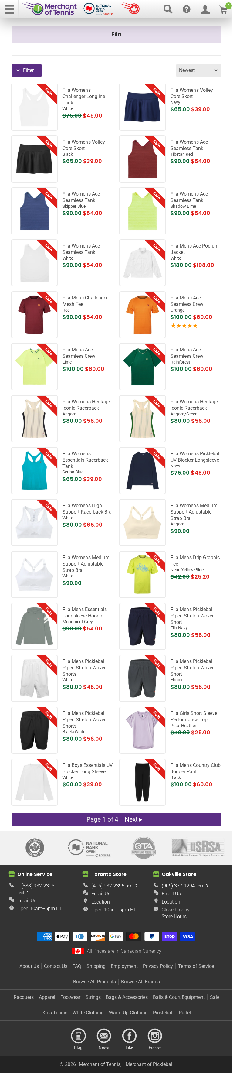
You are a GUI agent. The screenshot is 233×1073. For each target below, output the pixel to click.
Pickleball (163, 1013)
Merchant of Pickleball (150, 1064)
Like (129, 1036)
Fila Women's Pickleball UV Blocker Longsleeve (196, 459)
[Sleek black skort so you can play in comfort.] (34, 159)
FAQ (77, 966)
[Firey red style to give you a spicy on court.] (34, 315)
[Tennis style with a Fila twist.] (34, 419)
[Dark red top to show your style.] (142, 159)
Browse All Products (94, 982)
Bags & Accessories (127, 997)
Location (100, 902)
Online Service (34, 874)
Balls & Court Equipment (179, 997)
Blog (78, 1036)
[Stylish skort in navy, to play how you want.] (142, 107)
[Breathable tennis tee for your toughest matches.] (34, 367)
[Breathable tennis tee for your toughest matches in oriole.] (142, 315)
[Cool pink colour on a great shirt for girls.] (142, 730)
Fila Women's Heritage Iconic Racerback (86, 407)
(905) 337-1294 (178, 886)
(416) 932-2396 (107, 886)
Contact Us (55, 966)
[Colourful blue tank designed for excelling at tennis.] (34, 211)
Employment (124, 966)
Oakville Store (179, 874)
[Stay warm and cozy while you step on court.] (142, 263)
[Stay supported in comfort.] (34, 574)
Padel (185, 1013)
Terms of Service (196, 966)
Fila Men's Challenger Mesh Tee (85, 304)
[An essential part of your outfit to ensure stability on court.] (142, 522)
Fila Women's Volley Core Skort (192, 96)
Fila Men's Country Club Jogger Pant (196, 771)
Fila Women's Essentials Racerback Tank (85, 462)
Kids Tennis (54, 1013)
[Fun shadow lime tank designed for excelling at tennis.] (142, 211)
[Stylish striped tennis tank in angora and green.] (142, 419)
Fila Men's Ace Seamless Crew (187, 304)
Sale (214, 997)
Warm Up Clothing (128, 1013)
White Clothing (88, 1013)
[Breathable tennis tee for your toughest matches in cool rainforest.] (142, 367)
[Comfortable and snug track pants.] (142, 782)
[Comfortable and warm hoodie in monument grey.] (34, 626)
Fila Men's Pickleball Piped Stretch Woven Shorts (84, 670)
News (104, 1036)
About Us (29, 966)
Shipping (96, 966)
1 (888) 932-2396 (35, 886)
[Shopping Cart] (223, 12)
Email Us (26, 901)
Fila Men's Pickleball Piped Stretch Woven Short (193, 618)
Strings (93, 997)
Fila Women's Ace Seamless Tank (189, 148)
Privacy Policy (158, 966)
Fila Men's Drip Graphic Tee (195, 563)
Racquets (24, 997)
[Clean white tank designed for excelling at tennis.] (34, 263)
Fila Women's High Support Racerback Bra (87, 511)
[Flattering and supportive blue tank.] (34, 470)
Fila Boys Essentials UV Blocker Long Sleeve (87, 771)
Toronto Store (109, 874)
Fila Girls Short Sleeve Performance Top (194, 719)
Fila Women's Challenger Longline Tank (83, 99)
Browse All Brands (140, 982)
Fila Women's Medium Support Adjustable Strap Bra (194, 514)
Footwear (70, 997)
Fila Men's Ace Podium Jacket (195, 252)
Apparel (47, 997)
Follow (155, 1036)
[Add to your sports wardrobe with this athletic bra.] (34, 522)
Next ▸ (134, 819)
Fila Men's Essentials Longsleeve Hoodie (84, 615)
